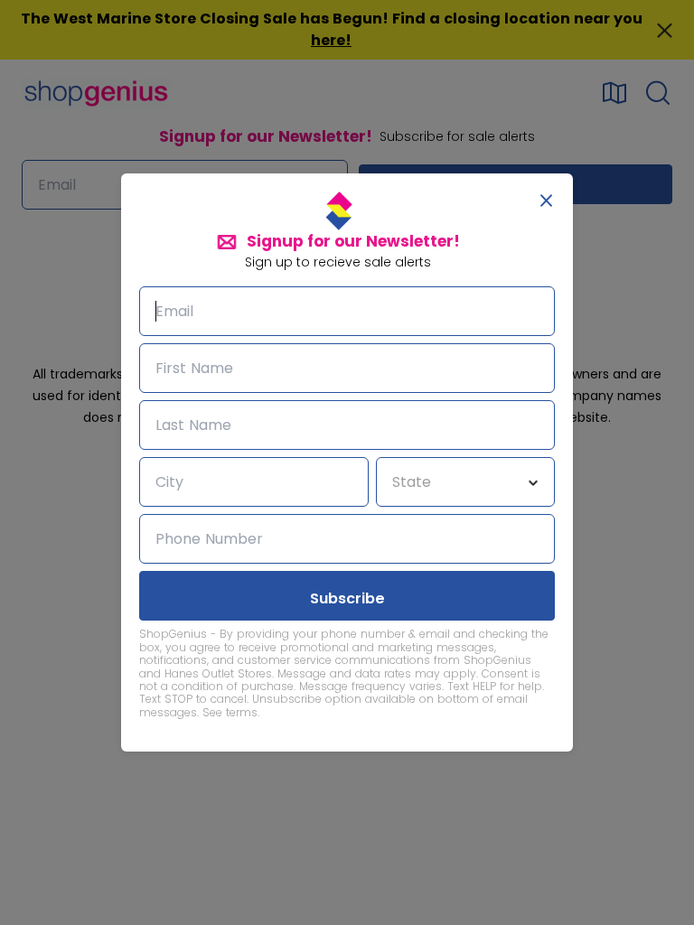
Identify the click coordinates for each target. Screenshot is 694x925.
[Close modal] (546, 201)
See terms (230, 712)
